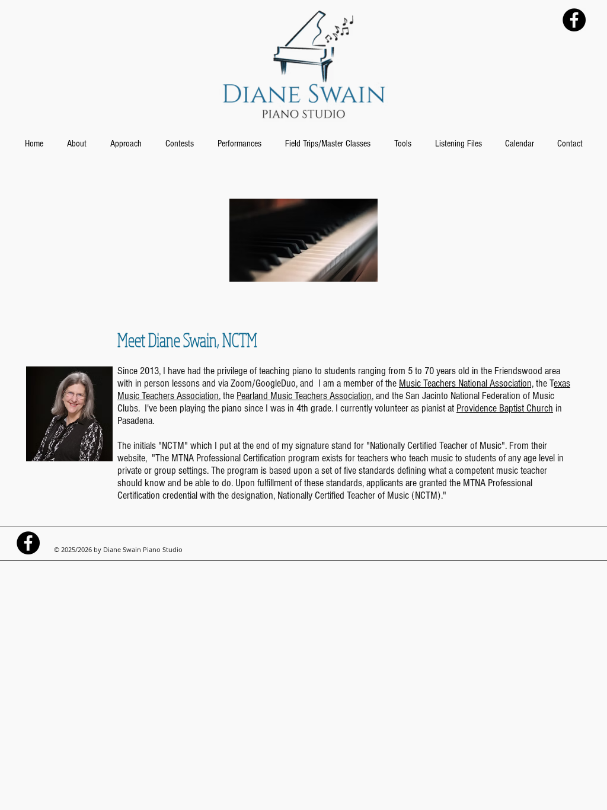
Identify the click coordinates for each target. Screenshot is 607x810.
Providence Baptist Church (504, 408)
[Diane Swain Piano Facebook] (574, 19)
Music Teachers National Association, (466, 383)
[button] (76, 143)
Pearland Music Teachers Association (304, 396)
